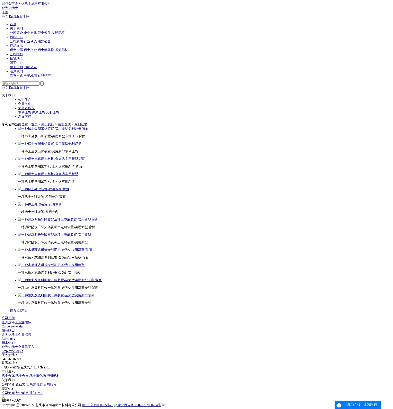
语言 (5, 12)
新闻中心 (16, 37)
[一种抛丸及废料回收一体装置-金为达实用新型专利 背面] (60, 280)
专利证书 (24, 112)
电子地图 (30, 75)
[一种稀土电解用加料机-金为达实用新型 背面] (51, 159)
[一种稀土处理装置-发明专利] (40, 204)
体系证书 (38, 112)
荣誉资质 (44, 32)
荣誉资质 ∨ (26, 108)
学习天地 (16, 67)
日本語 (24, 16)
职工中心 (16, 63)
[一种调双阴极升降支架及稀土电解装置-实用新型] (54, 234)
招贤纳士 (16, 58)
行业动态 (30, 41)
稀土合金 (30, 50)
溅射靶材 (61, 50)
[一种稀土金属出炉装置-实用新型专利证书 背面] (53, 128)
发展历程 (58, 32)
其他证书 (52, 112)
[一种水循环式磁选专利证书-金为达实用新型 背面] (55, 250)
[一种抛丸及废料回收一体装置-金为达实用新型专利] (56, 295)
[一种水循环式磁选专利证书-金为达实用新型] (51, 265)
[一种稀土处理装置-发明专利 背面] (43, 189)
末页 (24, 310)
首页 (13, 24)
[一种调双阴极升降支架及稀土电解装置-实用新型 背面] (58, 219)
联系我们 (16, 71)
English (14, 16)
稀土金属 (16, 50)
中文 (5, 16)
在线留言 (44, 75)
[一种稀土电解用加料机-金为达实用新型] (48, 174)
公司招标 (16, 54)
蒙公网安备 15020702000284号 (139, 405)
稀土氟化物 (46, 50)
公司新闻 (16, 41)
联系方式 (16, 75)
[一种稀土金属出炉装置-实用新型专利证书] (49, 143)
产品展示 (16, 45)
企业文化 (30, 32)
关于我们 (16, 28)
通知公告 (44, 41)
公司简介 (16, 32)
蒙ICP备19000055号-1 (97, 405)
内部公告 (30, 67)
